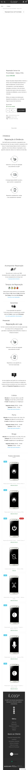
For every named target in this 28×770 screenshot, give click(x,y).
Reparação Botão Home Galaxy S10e (14, 512)
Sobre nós (14, 722)
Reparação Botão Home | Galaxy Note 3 (14, 483)
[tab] (14, 128)
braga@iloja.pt (11, 440)
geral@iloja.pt (20, 421)
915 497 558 (20, 419)
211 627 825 (12, 399)
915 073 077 (20, 438)
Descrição (14, 128)
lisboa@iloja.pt (11, 401)
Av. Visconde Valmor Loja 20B (16, 398)
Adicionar (21, 110)
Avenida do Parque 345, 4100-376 (16, 417)
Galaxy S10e (14, 117)
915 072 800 (20, 399)
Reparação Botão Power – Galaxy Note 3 (14, 540)
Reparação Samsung (13, 118)
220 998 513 (13, 419)
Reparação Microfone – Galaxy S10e (14, 657)
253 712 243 (13, 438)
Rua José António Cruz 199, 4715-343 (16, 436)
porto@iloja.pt (11, 421)
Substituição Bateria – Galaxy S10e (14, 568)
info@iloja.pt (20, 401)
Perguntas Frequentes (13, 386)
